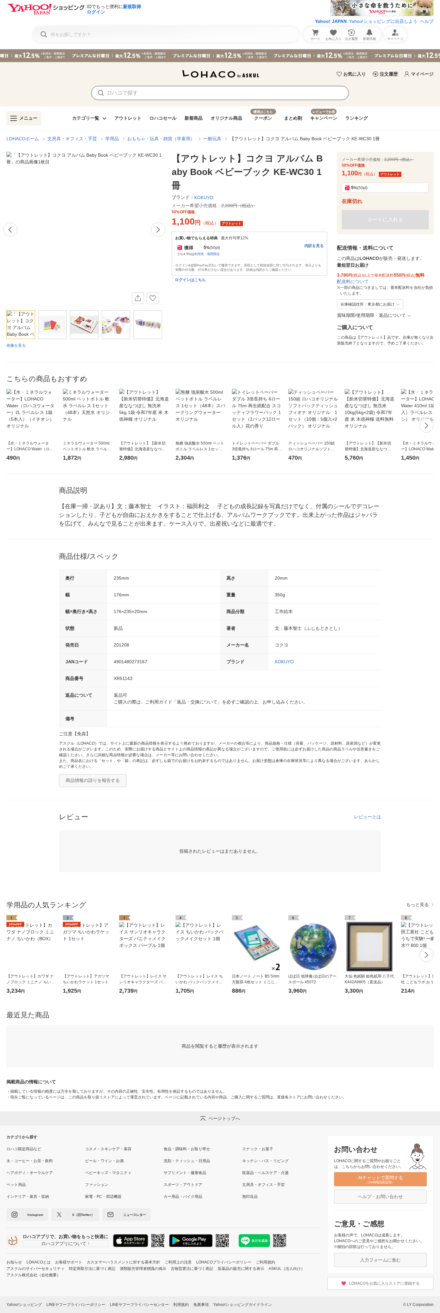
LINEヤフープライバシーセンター (139, 1305)
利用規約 (181, 1305)
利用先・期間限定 (207, 254)
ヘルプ (427, 21)
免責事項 (201, 1305)
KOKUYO (284, 661)
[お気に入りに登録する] (153, 298)
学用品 (112, 138)
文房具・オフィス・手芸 (72, 138)
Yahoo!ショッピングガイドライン (242, 1305)
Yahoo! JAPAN (331, 21)
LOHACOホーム (22, 138)
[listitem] (45, 1149)
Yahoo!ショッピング (24, 1305)
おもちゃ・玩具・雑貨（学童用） (161, 138)
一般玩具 (212, 138)
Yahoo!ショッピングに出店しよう (383, 21)
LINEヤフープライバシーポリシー (75, 1305)
